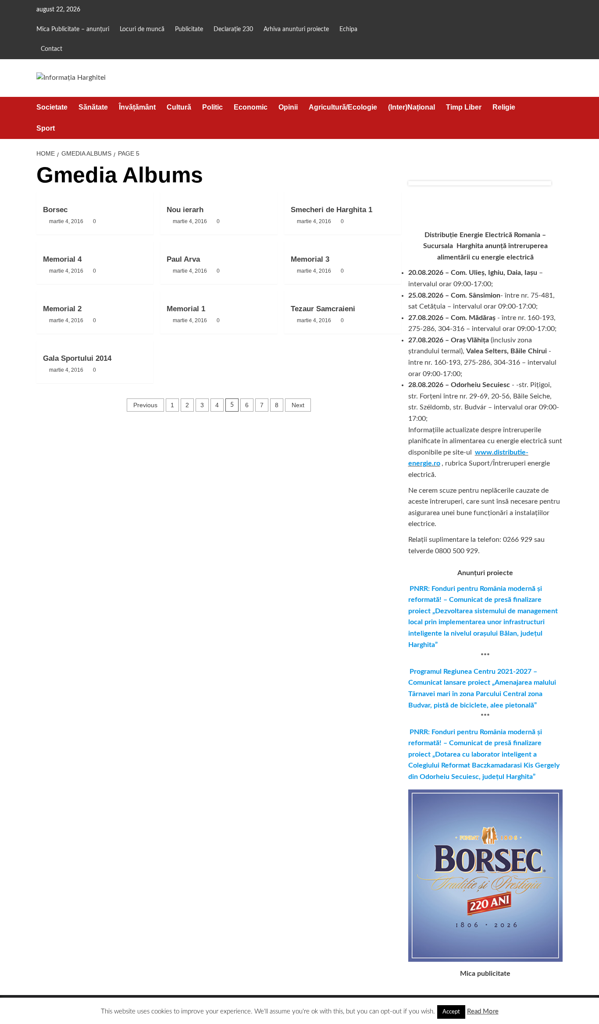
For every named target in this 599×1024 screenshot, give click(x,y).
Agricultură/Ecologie (343, 107)
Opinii (288, 107)
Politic (212, 107)
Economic (250, 107)
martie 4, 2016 (66, 221)
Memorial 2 (62, 309)
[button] (557, 117)
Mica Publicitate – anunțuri (72, 29)
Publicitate (189, 29)
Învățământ (137, 107)
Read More (483, 1011)
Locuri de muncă (142, 29)
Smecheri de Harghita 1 (331, 210)
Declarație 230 (233, 29)
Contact (51, 49)
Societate (52, 107)
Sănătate (93, 107)
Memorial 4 (62, 259)
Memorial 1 (186, 309)
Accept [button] (451, 1012)
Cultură (179, 107)
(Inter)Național (411, 107)
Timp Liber (463, 107)
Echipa (348, 29)
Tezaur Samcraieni (323, 309)
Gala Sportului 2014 (77, 358)
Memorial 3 (310, 259)
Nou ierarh (185, 210)
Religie (503, 107)
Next (298, 405)
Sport (45, 128)
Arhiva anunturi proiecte (296, 29)
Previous (145, 405)
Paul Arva (183, 259)
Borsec (55, 210)
